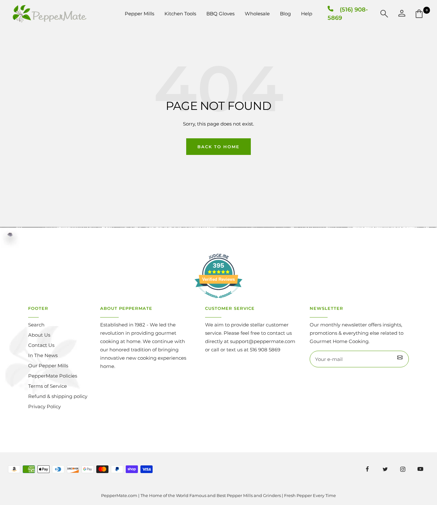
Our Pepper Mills (48, 366)
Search (36, 325)
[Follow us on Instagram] (402, 469)
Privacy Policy (44, 406)
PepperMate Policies (52, 376)
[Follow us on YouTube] (420, 469)
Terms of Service (47, 386)
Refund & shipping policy (57, 396)
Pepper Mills (139, 14)
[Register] (399, 359)
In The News (43, 355)
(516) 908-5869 (348, 13)
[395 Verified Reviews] (218, 301)
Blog (285, 14)
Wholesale (257, 14)
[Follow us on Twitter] (385, 469)
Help (306, 14)
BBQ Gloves (220, 14)
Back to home (218, 146)
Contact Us (41, 345)
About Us (39, 335)
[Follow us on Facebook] (367, 469)
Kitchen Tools (180, 14)
